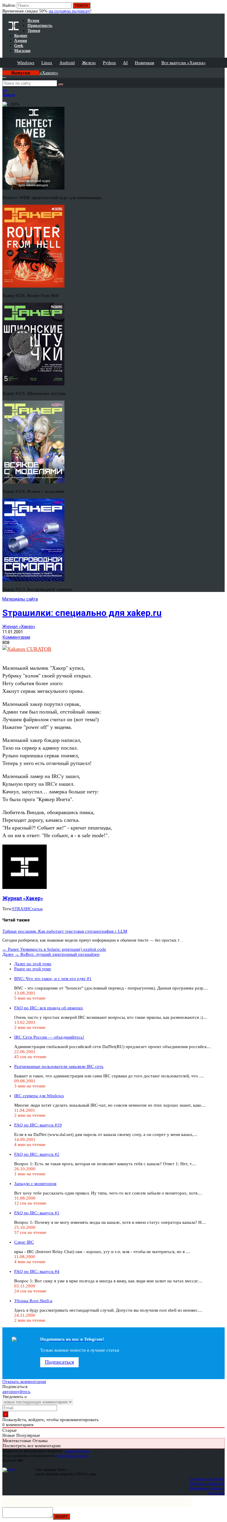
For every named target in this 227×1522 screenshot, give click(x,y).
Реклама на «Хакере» (207, 1488)
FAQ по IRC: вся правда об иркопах (48, 1007)
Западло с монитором (35, 1183)
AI (125, 62)
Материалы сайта (20, 599)
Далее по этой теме (32, 963)
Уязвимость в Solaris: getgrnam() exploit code (54, 949)
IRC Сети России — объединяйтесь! (49, 1037)
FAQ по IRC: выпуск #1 (36, 1213)
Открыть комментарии (24, 1381)
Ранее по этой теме (32, 968)
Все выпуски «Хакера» (183, 62)
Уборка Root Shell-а (33, 1300)
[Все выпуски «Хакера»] (3, 70)
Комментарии (16, 637)
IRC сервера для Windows (39, 1095)
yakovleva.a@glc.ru (72, 1455)
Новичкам (144, 62)
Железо (89, 62)
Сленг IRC (24, 1242)
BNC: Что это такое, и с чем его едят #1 (53, 978)
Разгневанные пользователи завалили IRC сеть (58, 1066)
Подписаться (59, 1362)
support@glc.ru (77, 1451)
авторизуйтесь (16, 1391)
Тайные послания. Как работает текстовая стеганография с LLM (64, 931)
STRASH (20, 908)
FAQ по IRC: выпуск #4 (36, 1271)
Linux (46, 62)
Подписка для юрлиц (207, 1483)
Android (67, 62)
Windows (25, 62)
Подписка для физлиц (207, 1478)
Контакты (216, 1493)
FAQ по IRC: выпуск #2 (36, 1154)
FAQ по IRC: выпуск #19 (38, 1125)
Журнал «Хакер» (18, 626)
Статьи (36, 908)
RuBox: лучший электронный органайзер (51, 954)
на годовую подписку (69, 11)
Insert (61, 1516)
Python (109, 62)
